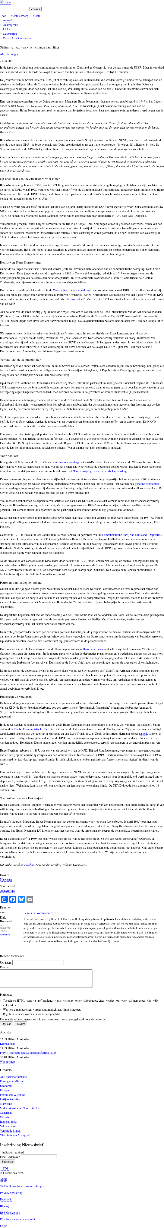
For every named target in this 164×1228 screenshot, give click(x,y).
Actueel (7, 20)
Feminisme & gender (12, 1095)
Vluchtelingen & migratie (15, 1135)
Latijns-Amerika (10, 1099)
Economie (6, 1086)
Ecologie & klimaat (12, 1081)
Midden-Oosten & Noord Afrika (19, 1108)
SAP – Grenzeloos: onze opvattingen (22, 1186)
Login (3, 1226)
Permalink (5, 934)
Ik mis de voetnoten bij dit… (42, 913)
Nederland (6, 1113)
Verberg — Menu (29, 16)
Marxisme (6, 879)
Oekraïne (5, 1117)
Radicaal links (8, 1122)
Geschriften (10, 34)
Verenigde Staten (10, 1130)
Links (6, 29)
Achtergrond (10, 25)
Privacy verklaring (11, 1193)
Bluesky (5, 1206)
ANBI (3, 1179)
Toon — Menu (9, 16)
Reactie (4, 967)
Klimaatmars (7, 1044)
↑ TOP (4, 1168)
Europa (4, 1090)
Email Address (10, 1157)
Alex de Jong (8, 54)
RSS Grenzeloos (10, 1212)
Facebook (6, 1199)
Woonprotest (7, 1061)
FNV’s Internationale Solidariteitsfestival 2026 (28, 1053)
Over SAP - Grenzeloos (17, 38)
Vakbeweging (8, 1126)
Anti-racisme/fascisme (13, 1077)
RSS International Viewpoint (17, 1219)
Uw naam (6, 962)
